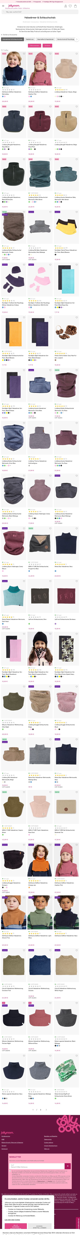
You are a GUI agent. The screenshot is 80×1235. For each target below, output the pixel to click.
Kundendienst (78, 1224)
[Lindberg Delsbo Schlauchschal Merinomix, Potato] (31, 202)
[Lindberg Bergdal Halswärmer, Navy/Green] (3, 149)
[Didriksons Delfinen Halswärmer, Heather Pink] (4, 96)
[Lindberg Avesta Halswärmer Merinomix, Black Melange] (61, 202)
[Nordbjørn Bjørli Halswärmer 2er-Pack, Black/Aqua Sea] (55, 307)
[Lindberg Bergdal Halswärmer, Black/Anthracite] (8, 149)
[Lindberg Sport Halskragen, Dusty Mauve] (3, 571)
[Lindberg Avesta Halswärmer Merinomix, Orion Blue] (57, 202)
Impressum (5, 1149)
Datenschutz (48, 1139)
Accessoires (34, 22)
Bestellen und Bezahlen (50, 1136)
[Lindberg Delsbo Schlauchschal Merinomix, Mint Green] (29, 202)
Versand (4, 1146)
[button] (3, 5)
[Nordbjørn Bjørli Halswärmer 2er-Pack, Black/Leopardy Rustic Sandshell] (29, 676)
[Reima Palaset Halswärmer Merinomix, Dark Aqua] (3, 623)
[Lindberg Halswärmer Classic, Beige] (55, 96)
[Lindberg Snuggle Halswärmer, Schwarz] (33, 729)
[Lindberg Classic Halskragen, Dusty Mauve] (57, 96)
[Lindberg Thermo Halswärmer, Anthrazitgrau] (29, 465)
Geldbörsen (30, 39)
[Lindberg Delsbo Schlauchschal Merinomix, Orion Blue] (35, 202)
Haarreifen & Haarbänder (45, 39)
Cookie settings (48, 1142)
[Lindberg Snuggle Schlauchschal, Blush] (31, 729)
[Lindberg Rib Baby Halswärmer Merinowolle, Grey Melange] (29, 254)
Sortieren (47, 45)
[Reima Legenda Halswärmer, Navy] (57, 1045)
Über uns (46, 1149)
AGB (3, 1139)
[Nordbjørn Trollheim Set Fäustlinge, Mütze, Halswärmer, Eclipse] (3, 307)
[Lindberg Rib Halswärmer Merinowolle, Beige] (31, 254)
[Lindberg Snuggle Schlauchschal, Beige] (29, 729)
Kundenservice (6, 1136)
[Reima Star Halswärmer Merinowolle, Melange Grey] (29, 782)
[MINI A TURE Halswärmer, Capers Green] (3, 834)
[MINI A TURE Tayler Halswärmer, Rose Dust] (29, 834)
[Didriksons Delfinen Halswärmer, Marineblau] (3, 96)
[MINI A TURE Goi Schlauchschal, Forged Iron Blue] (29, 571)
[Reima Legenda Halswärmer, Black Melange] (55, 1045)
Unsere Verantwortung (50, 1146)
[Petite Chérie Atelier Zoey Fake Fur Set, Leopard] (55, 360)
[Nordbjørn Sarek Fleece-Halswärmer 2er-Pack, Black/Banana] (55, 254)
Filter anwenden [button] (34, 45)
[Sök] (4, 12)
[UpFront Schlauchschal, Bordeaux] (55, 623)
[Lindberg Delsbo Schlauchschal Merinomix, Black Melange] (3, 518)
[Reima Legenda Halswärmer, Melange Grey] (59, 1045)
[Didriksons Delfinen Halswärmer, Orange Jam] (29, 887)
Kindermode (26, 22)
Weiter (46, 1109)
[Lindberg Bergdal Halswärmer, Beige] (6, 149)
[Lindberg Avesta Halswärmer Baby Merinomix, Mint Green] (55, 202)
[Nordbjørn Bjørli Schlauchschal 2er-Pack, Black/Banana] (57, 307)
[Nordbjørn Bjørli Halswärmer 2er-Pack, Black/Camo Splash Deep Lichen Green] (55, 676)
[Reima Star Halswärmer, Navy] (55, 571)
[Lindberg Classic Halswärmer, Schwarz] (61, 96)
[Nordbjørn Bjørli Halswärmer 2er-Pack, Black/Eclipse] (59, 307)
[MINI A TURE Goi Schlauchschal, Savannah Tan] (55, 834)
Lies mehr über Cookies (12, 1220)
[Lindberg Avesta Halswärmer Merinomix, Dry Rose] (59, 202)
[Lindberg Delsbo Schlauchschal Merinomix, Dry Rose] (33, 202)
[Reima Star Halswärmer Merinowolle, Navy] (31, 782)
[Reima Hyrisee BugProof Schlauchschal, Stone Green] (55, 1098)
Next (76, 39)
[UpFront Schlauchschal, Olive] (29, 623)
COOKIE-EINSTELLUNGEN (39, 1227)
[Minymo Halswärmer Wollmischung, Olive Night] (3, 729)
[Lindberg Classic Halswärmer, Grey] (59, 96)
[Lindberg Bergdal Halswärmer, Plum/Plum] (4, 149)
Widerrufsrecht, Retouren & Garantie (12, 1142)
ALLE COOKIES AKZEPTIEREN (15, 1227)
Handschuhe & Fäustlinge (65, 39)
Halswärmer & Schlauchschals (48, 22)
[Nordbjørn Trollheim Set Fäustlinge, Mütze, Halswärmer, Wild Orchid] (4, 307)
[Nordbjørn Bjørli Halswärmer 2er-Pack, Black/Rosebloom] (3, 676)
